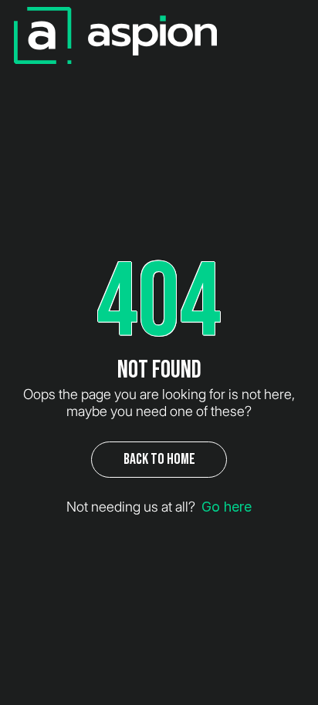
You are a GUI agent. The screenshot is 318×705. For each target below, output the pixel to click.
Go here (226, 507)
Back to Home (159, 459)
